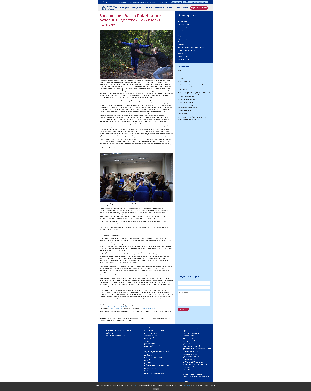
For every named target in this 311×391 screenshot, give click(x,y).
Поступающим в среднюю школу (114, 332)
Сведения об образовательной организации (131, 2)
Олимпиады (147, 362)
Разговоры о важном (150, 368)
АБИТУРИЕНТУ (148, 8)
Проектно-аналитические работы (192, 346)
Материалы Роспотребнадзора (186, 99)
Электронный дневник (184, 81)
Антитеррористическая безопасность (193, 362)
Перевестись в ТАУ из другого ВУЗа (115, 335)
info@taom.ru (164, 2)
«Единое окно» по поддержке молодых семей (195, 364)
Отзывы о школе (149, 372)
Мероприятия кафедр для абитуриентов (194, 340)
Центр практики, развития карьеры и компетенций (197, 348)
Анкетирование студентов (190, 366)
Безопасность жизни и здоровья (187, 105)
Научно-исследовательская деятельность (190, 39)
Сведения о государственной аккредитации (191, 47)
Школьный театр (182, 113)
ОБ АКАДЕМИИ (136, 8)
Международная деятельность (187, 42)
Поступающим (148, 332)
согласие (135, 385)
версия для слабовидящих (198, 2)
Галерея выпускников (189, 359)
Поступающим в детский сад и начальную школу (119, 330)
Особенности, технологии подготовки (193, 345)
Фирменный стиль (182, 89)
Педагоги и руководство (151, 333)
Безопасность (187, 367)
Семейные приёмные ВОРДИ (185, 102)
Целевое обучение (183, 56)
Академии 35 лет (182, 21)
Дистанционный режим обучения (153, 337)
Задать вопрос (176, 2)
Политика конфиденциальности (186, 96)
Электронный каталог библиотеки (187, 87)
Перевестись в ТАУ (183, 59)
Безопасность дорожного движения (154, 345)
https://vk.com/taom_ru (148, 308)
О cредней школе (149, 354)
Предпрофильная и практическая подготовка (157, 365)
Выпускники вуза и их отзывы (191, 356)
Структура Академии (184, 27)
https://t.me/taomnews (117, 308)
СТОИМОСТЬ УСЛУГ (182, 8)
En (185, 2)
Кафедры (185, 341)
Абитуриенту (109, 333)
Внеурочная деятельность (151, 340)
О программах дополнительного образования (196, 376)
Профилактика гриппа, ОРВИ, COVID (188, 107)
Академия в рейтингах (189, 361)
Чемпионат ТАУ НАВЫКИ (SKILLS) (187, 50)
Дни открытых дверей (189, 338)
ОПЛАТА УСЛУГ (159, 8)
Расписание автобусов (184, 75)
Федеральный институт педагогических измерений (192, 84)
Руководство (181, 30)
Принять (156, 389)
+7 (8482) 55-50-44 (151, 2)
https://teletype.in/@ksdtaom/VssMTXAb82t (116, 307)
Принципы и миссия (183, 24)
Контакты (180, 70)
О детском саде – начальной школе (154, 330)
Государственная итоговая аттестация (155, 364)
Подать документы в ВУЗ (199, 8)
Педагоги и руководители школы (153, 357)
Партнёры (181, 44)
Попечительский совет (184, 33)
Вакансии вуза (182, 78)
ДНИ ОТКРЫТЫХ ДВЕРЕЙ (122, 8)
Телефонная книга (183, 73)
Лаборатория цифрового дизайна (192, 349)
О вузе (185, 330)
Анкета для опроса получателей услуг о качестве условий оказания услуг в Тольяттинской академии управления (194, 93)
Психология (186, 369)
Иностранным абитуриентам (191, 333)
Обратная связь (182, 53)
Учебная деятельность (150, 335)
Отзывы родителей (149, 343)
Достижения (147, 341)
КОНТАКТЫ (170, 8)
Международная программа (191, 353)
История (180, 36)
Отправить (183, 309)
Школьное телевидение (184, 110)
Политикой (187, 385)
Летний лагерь (148, 346)
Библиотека (147, 338)
